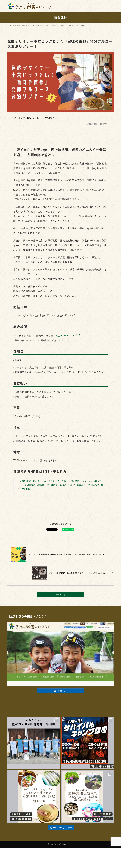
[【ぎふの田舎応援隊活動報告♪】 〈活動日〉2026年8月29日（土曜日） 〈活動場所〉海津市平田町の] (33, 743)
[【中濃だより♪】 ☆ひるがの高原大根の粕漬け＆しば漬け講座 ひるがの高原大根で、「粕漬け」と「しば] (33, 796)
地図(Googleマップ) (66, 335)
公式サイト (62, 691)
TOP (9, 25)
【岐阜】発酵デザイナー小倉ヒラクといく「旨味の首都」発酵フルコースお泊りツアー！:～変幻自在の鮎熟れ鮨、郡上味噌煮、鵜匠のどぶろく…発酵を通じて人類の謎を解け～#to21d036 (60, 485)
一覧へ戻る (60, 594)
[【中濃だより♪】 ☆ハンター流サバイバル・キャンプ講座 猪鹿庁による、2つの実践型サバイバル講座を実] (87, 743)
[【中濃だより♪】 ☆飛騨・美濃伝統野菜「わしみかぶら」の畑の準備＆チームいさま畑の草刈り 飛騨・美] (87, 796)
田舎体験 (16, 25)
